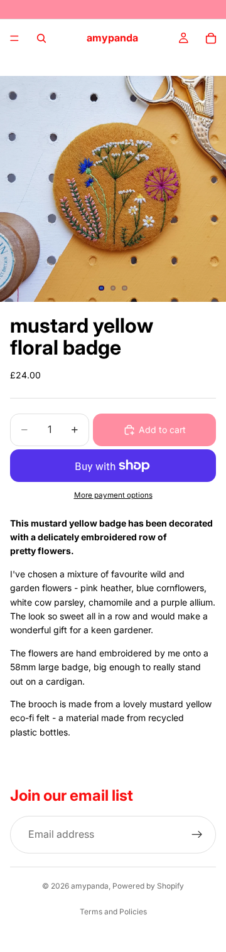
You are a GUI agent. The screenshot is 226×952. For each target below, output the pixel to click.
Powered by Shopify (148, 885)
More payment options (113, 495)
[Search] (41, 38)
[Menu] (14, 38)
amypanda (90, 885)
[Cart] (211, 38)
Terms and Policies (113, 911)
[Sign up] (197, 834)
